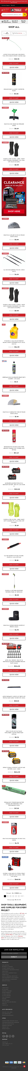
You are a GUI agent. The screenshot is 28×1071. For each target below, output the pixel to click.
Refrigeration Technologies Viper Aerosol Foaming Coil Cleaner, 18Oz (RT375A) (13, 448)
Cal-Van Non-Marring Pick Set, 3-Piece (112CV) (14, 271)
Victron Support (6, 994)
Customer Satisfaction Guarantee (10, 1022)
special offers (9, 934)
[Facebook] (4, 1036)
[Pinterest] (10, 1036)
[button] (18, 33)
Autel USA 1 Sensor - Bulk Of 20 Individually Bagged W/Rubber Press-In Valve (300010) (14, 662)
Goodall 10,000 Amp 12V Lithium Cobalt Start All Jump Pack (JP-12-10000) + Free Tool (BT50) (14, 875)
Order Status (5, 987)
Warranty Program (7, 1025)
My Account (5, 989)
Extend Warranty (6, 992)
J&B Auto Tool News (7, 1012)
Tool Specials (5, 965)
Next (22, 896)
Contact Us (5, 1005)
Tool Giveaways (6, 997)
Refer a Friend (5, 1000)
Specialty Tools (6, 980)
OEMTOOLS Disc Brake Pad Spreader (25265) (14, 125)
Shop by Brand (23, 21)
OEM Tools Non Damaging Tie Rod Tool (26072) (14, 839)
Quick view (14, 67)
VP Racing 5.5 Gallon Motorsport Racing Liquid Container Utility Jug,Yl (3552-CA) (14, 343)
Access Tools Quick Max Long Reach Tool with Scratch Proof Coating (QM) (14, 55)
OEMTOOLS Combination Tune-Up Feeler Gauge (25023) (14, 413)
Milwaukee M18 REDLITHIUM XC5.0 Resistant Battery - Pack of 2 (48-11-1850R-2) (14, 485)
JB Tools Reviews (6, 995)
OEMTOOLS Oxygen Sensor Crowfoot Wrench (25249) (14, 626)
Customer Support (6, 5)
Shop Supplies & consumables (9, 979)
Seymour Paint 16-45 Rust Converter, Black (14, 90)
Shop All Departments (7, 21)
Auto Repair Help (6, 1013)
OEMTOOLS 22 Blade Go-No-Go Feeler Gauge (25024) (14, 236)
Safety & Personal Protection (9, 976)
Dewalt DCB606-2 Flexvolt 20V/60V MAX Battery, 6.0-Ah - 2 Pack (14, 768)
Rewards (13, 5)
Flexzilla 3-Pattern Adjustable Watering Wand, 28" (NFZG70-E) (14, 591)
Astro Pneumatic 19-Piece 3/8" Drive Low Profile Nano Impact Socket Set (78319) (14, 697)
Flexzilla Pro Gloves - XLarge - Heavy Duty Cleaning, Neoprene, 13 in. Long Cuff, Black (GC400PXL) (14, 306)
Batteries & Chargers (7, 966)
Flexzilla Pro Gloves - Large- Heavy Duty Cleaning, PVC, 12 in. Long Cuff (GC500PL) (14, 521)
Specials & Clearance (15, 21)
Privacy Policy (6, 1028)
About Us (4, 1003)
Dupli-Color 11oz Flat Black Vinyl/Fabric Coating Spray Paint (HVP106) (14, 733)
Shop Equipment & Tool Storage (10, 977)
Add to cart (14, 63)
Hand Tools (5, 971)
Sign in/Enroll (6, 9)
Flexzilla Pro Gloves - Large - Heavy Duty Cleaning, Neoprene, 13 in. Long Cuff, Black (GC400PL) (14, 160)
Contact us (5, 1042)
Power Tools (5, 974)
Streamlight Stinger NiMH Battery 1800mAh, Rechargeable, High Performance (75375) (14, 804)
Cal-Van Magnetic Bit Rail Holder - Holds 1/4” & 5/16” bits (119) (14, 556)
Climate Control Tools (8, 968)
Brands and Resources (7, 1015)
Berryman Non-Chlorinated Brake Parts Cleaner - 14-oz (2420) (14, 378)
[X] (7, 1036)
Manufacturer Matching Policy (10, 1020)
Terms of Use (5, 1027)
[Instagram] (13, 1036)
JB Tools (22, 913)
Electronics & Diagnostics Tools (10, 969)
